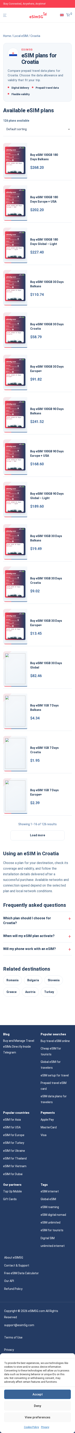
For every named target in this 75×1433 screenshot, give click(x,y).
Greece (11, 992)
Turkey (49, 992)
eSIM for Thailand (15, 1158)
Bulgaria (33, 980)
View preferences (37, 1417)
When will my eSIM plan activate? (29, 936)
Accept (37, 1394)
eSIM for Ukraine (14, 1150)
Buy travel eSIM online (55, 1041)
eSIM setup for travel (55, 1075)
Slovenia (54, 980)
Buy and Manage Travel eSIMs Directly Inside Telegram (18, 1046)
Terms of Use (13, 1337)
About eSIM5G (13, 1257)
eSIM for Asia (12, 1119)
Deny (37, 1406)
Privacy (45, 1427)
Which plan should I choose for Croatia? (27, 920)
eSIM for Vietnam (14, 1166)
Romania (12, 980)
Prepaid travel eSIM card (53, 1085)
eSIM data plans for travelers (54, 1099)
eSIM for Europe (13, 1135)
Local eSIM (21, 36)
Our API (9, 1281)
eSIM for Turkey (13, 1142)
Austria (30, 992)
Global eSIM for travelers (51, 1064)
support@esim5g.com (19, 1325)
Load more (37, 835)
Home (7, 36)
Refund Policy (13, 1288)
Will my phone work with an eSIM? (29, 949)
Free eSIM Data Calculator (21, 1273)
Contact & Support (16, 1265)
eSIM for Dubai (12, 1174)
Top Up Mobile (12, 1191)
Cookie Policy (31, 1427)
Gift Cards (10, 1199)
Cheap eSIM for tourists (51, 1051)
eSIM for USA (12, 1127)
